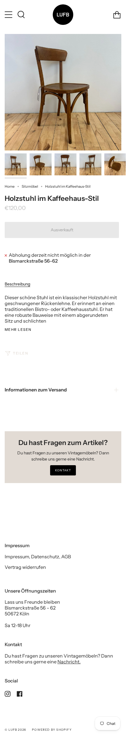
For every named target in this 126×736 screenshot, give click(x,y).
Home (10, 186)
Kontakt (63, 470)
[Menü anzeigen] (9, 14)
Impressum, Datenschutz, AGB (38, 556)
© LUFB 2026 (15, 730)
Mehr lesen (18, 329)
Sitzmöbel (30, 186)
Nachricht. (69, 662)
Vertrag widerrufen (25, 567)
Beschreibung (17, 284)
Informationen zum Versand (36, 390)
